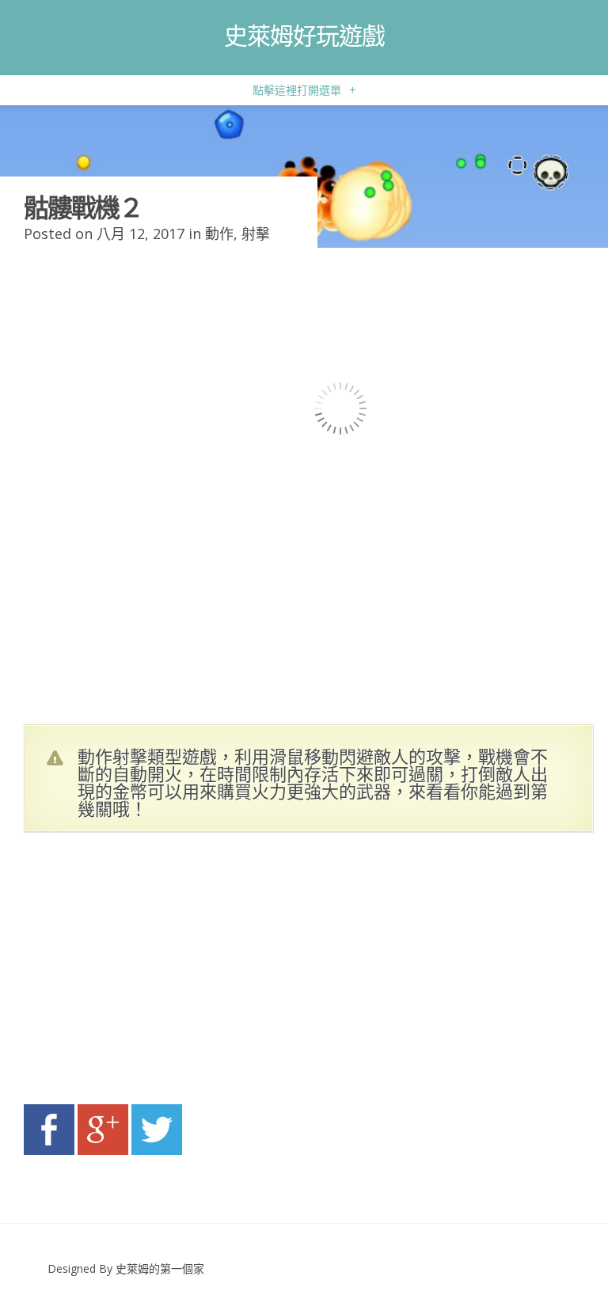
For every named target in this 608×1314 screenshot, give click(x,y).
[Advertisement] (174, 973)
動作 (219, 233)
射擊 (255, 233)
